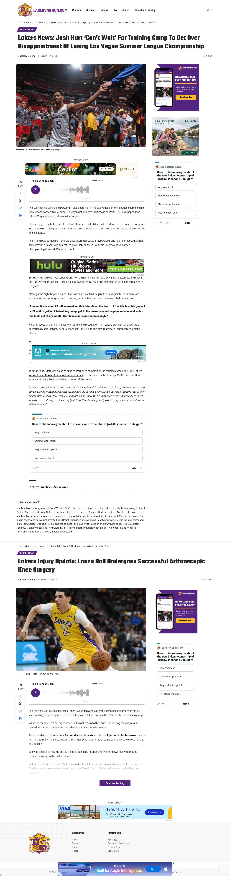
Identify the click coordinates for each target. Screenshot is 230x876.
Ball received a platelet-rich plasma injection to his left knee (100, 735)
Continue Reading (115, 783)
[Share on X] (20, 200)
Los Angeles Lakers (59, 487)
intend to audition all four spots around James (56, 375)
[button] (20, 208)
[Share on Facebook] (20, 193)
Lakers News (27, 29)
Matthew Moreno (26, 55)
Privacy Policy (174, 872)
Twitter (120, 298)
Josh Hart (45, 487)
